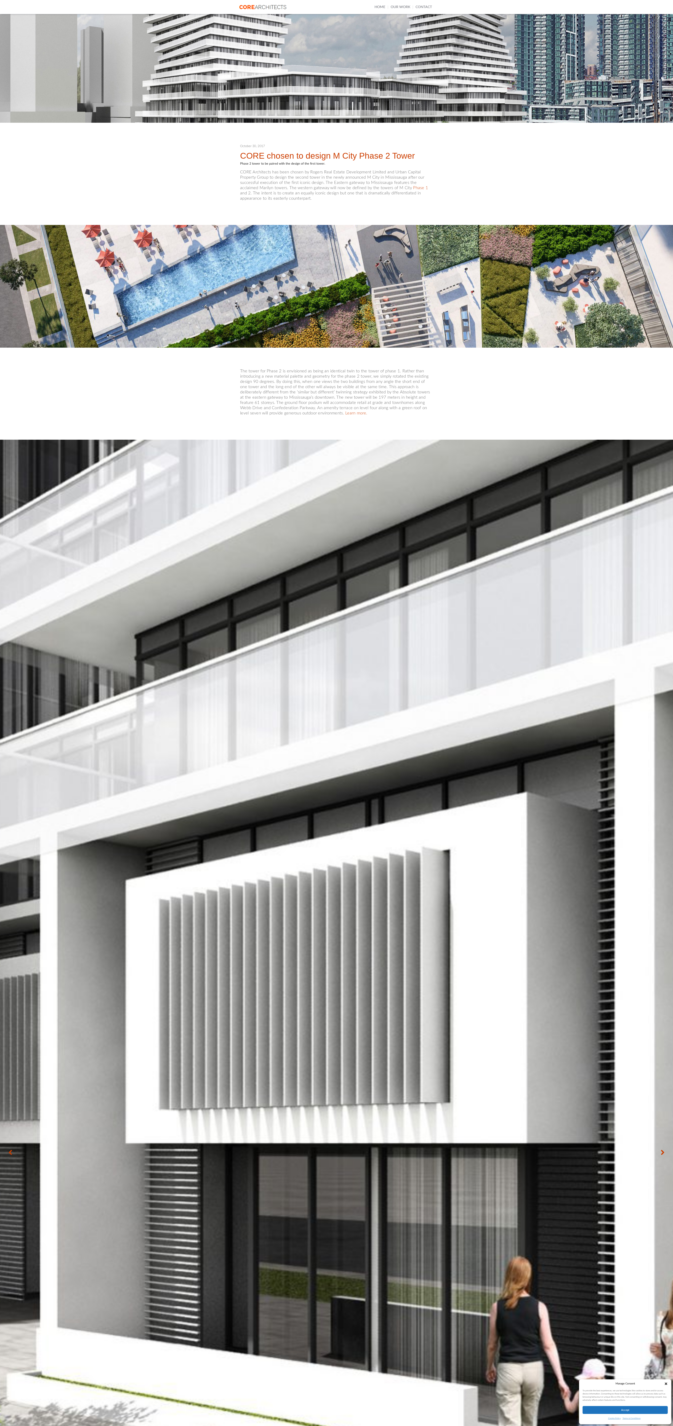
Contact (424, 7)
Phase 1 (420, 188)
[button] (666, 1384)
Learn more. (356, 413)
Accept (625, 1409)
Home (380, 7)
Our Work (400, 7)
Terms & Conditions (632, 1418)
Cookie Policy (614, 1418)
